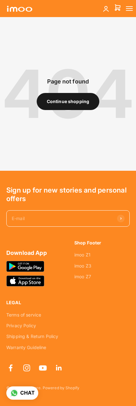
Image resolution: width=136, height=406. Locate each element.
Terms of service (23, 314)
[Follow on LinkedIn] (59, 368)
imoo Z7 (82, 276)
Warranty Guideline (26, 347)
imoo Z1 (82, 254)
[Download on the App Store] (25, 280)
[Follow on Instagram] (26, 368)
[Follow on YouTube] (43, 368)
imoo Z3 (82, 265)
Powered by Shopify (61, 387)
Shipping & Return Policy (32, 336)
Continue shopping (68, 101)
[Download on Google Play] (25, 266)
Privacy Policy (21, 325)
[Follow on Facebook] (10, 368)
